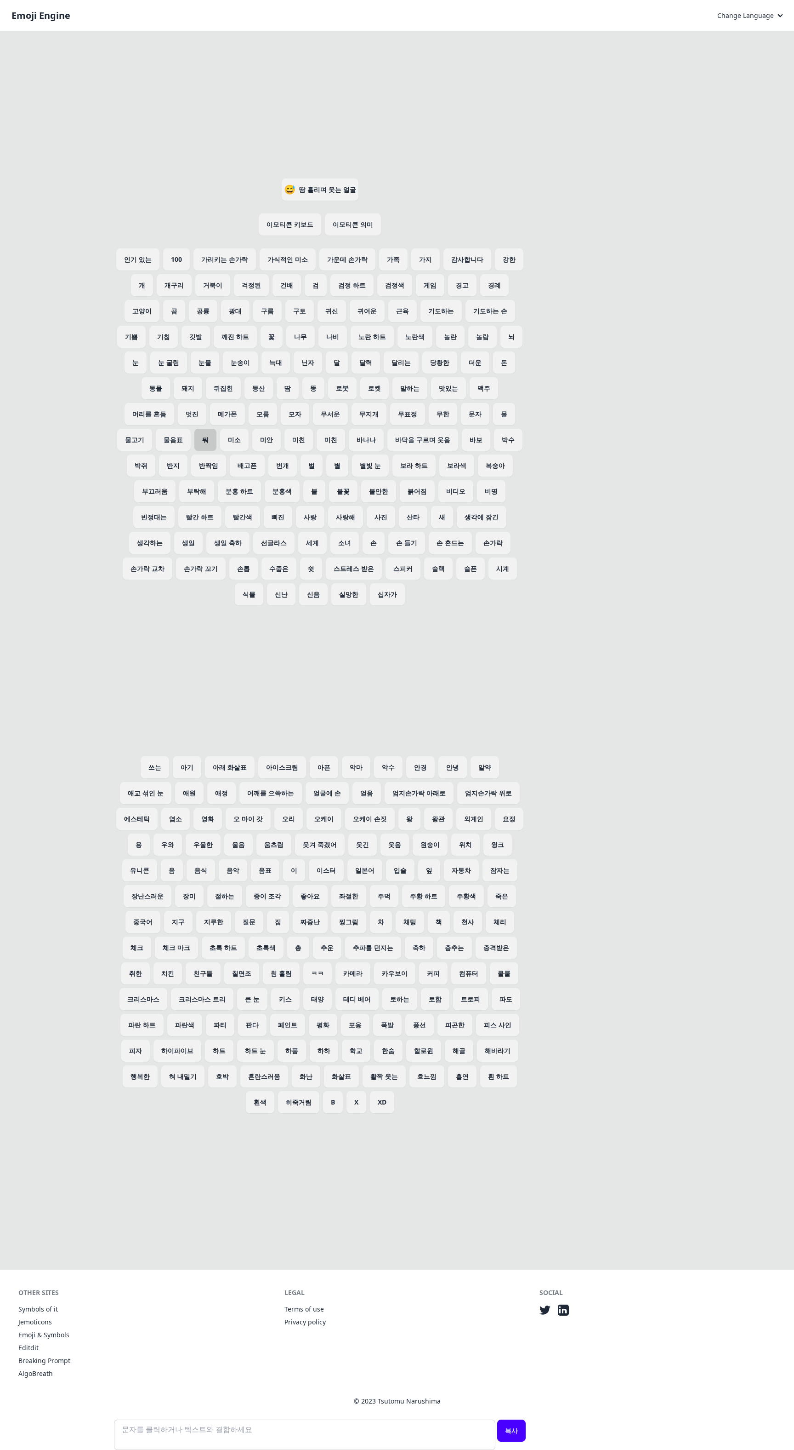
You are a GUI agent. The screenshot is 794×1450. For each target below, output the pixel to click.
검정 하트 (352, 285)
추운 (327, 947)
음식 (200, 870)
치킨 (167, 973)
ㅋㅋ (317, 973)
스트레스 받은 (354, 568)
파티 (220, 1024)
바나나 (366, 439)
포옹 (355, 1024)
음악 (233, 870)
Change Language (745, 15)
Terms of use (304, 1309)
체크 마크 (176, 947)
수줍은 (279, 568)
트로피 (470, 999)
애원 (189, 792)
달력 (365, 362)
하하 (324, 1050)
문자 (475, 413)
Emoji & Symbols (43, 1334)
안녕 (452, 767)
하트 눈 (255, 1050)
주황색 (466, 896)
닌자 (307, 362)
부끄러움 (155, 491)
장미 (189, 896)
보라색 (456, 465)
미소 (234, 439)
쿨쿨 (504, 973)
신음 (313, 594)
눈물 (204, 362)
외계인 (473, 818)
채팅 (409, 921)
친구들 (203, 973)
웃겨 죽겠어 (320, 844)
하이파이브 (177, 1050)
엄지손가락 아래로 (419, 792)
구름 (267, 310)
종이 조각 (267, 896)
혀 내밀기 (183, 1076)
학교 (356, 1050)
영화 (207, 818)
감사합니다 (467, 259)
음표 (265, 870)
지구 (178, 921)
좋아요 (310, 896)
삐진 (278, 516)
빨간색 (242, 516)
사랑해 (345, 516)
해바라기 (497, 1050)
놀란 (450, 336)
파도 (505, 999)
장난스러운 (147, 896)
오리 (288, 818)
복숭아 (495, 465)
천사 (467, 921)
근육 (402, 310)
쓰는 (154, 767)
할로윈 (423, 1050)
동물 (155, 388)
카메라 (353, 973)
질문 (249, 921)
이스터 (326, 870)
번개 (282, 465)
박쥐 (141, 465)
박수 (508, 439)
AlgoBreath (35, 1373)
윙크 (497, 844)
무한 (443, 413)
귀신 (331, 310)
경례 (494, 285)
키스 (285, 999)
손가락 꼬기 (201, 568)
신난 (281, 594)
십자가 (387, 594)
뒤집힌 (223, 388)
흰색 (260, 1102)
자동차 (461, 870)
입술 (400, 870)
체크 (136, 947)
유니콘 (139, 870)
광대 (235, 310)
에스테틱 (137, 818)
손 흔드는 (450, 542)
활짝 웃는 (384, 1076)
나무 (300, 336)
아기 (187, 767)
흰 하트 (498, 1076)
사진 (380, 516)
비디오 (455, 491)
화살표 (341, 1076)
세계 (312, 542)
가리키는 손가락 (224, 259)
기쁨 (131, 336)
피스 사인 (497, 1024)
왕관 (438, 818)
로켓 (374, 388)
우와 (167, 844)
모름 (262, 413)
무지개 (369, 413)
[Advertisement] (320, 103)
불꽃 (343, 491)
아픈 (324, 767)
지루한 (213, 921)
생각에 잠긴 (482, 516)
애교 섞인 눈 (146, 792)
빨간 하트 (200, 516)
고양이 (142, 310)
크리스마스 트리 (202, 999)
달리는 (401, 362)
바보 (476, 439)
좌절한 (348, 896)
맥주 (483, 388)
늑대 (275, 362)
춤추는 (454, 947)
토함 (435, 999)
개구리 (174, 285)
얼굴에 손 (327, 792)
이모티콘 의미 (353, 224)
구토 (299, 310)
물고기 (134, 439)
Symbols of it (38, 1309)
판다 (252, 1024)
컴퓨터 (468, 973)
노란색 (415, 336)
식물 (249, 594)
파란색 (184, 1024)
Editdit (28, 1347)
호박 (222, 1076)
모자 (295, 413)
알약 (484, 767)
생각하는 (150, 542)
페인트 (287, 1024)
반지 (173, 465)
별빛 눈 (370, 465)
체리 (499, 921)
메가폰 (227, 413)
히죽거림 (299, 1102)
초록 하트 (223, 947)
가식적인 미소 (287, 259)
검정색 (394, 285)
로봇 (342, 388)
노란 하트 (372, 336)
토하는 (399, 999)
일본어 (364, 870)
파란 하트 (142, 1024)
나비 (332, 336)
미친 (298, 439)
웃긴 (362, 844)
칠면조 (241, 973)
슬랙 (438, 568)
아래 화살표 (230, 767)
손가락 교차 (147, 568)
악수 (388, 767)
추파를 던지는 (373, 947)
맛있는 (448, 388)
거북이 (212, 285)
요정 (509, 818)
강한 (509, 259)
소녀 (344, 542)
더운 (475, 362)
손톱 (243, 568)
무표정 (407, 413)
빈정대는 (154, 516)
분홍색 (282, 491)
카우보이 (395, 973)
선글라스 (274, 542)
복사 (511, 1430)
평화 (323, 1024)
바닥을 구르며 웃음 (422, 439)
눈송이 (240, 362)
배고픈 (247, 465)
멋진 (192, 413)
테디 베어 (357, 999)
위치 (465, 844)
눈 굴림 (168, 362)
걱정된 (251, 285)
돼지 (187, 388)
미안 (266, 439)
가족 (393, 259)
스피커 (403, 568)
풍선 (419, 1024)
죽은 (501, 896)
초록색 (266, 947)
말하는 (410, 388)
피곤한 (455, 1024)
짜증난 (310, 921)
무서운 (330, 413)
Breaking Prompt (44, 1360)
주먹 (384, 896)
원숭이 (430, 844)
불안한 (378, 491)
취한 (135, 973)
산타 (413, 516)
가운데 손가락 (347, 259)
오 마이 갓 (248, 818)
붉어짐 (417, 491)
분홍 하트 (239, 491)
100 (176, 259)
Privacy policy (305, 1322)
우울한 (203, 844)
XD (382, 1102)
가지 (425, 259)
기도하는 (441, 310)
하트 (219, 1050)
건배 (286, 285)
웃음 (394, 844)
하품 (291, 1050)
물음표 (173, 439)
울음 (238, 844)
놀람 (482, 336)
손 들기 (406, 542)
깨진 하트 (235, 336)
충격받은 (496, 947)
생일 (188, 542)
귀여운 (367, 310)
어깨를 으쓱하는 (270, 792)
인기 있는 (138, 259)
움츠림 (274, 844)
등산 (258, 388)
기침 (163, 336)
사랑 (310, 516)
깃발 (195, 336)
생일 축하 (228, 542)
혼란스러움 (264, 1076)
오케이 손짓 (370, 818)
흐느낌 (427, 1076)
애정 (221, 792)
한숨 (388, 1050)
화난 (306, 1076)
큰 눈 (252, 999)
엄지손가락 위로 (488, 792)
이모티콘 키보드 (290, 224)
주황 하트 (423, 896)
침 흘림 (281, 973)
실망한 (348, 594)
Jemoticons (35, 1322)
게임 (430, 285)
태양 (317, 999)
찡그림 (348, 921)
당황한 (439, 362)
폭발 (387, 1024)
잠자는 (500, 870)
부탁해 (196, 491)
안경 (420, 767)
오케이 (324, 818)
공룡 (203, 310)
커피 (433, 973)
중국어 (143, 921)
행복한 (140, 1076)
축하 (419, 947)
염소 (175, 818)
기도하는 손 (490, 310)
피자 (135, 1050)
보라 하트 (414, 465)
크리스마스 (143, 999)
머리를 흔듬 (149, 413)
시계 (502, 568)
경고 (462, 285)
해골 (459, 1050)
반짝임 (208, 465)
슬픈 (470, 568)
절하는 (224, 896)
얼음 (366, 792)
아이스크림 (282, 767)
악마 (356, 767)
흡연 (462, 1076)
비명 (491, 491)
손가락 (493, 542)
